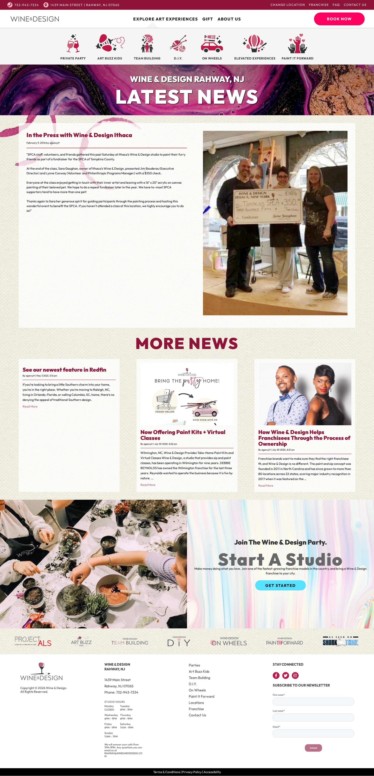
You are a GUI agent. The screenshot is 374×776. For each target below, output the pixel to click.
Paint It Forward (201, 696)
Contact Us (355, 5)
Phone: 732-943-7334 (121, 692)
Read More (30, 406)
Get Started (280, 585)
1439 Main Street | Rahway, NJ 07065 (85, 5)
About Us (229, 18)
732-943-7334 (26, 5)
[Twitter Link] (285, 675)
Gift (207, 18)
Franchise (319, 5)
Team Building (199, 677)
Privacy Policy (192, 772)
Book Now (339, 18)
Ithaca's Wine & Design (134, 154)
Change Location (288, 5)
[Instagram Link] (295, 675)
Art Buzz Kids (199, 671)
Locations (196, 702)
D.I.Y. (193, 684)
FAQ (336, 5)
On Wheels (197, 690)
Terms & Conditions (166, 772)
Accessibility (212, 772)
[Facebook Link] (276, 675)
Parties (194, 665)
